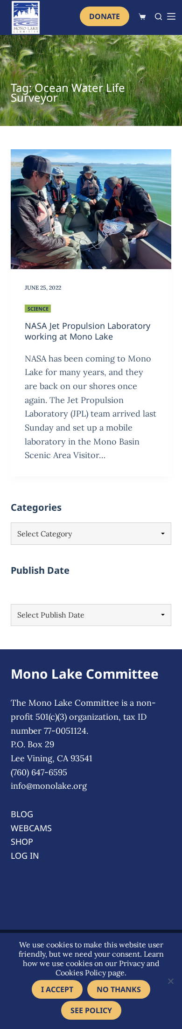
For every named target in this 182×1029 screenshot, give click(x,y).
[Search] (158, 16)
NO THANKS (119, 989)
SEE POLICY (91, 1010)
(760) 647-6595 (39, 772)
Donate (104, 16)
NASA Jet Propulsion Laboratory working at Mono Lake (87, 331)
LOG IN (25, 855)
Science (38, 308)
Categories (36, 507)
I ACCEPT (57, 989)
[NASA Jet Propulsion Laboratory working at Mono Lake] (91, 209)
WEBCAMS (31, 828)
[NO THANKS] (170, 981)
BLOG (22, 814)
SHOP (22, 841)
